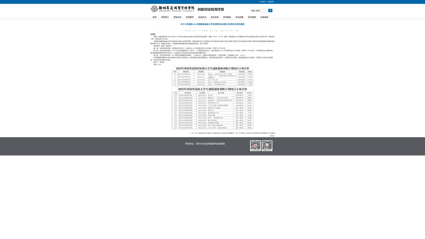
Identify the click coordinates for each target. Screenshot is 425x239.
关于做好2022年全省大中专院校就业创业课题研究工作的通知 (257, 133)
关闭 (272, 136)
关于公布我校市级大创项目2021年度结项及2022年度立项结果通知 (214, 133)
